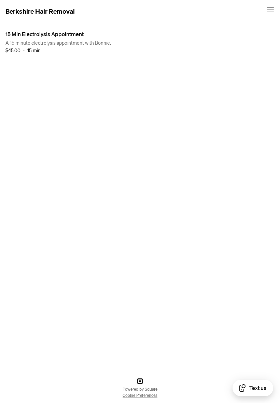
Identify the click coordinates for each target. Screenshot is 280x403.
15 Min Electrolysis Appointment (44, 34)
